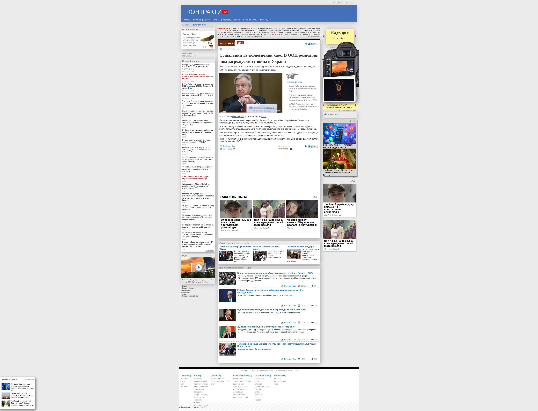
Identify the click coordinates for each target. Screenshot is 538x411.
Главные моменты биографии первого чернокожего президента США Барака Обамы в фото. (242, 256)
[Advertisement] (269, 172)
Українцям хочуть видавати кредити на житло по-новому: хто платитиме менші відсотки (197, 159)
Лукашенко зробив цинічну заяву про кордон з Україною (266, 327)
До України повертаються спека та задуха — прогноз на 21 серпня (198, 226)
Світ (204, 25)
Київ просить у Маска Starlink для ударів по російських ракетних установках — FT (196, 186)
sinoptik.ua (194, 296)
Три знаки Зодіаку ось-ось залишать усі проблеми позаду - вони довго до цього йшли (197, 103)
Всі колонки (187, 53)
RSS (334, 2)
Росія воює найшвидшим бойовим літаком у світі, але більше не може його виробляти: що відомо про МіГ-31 (303, 97)
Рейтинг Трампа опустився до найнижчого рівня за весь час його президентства (270, 291)
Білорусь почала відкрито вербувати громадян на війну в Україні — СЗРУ (275, 273)
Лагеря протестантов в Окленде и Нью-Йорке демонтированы (276, 254)
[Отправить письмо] (317, 44)
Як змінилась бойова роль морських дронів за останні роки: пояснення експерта (197, 169)
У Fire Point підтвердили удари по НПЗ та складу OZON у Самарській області (197, 86)
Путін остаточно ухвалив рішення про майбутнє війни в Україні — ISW (269, 31)
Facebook (348, 2)
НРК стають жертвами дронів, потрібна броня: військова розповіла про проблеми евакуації (197, 234)
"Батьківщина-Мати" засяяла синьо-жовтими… (339, 106)
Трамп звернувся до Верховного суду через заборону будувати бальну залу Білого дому (276, 345)
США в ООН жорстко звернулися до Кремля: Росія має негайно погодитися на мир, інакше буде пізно (303, 106)
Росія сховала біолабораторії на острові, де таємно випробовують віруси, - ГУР (196, 149)
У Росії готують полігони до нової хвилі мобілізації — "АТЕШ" (196, 141)
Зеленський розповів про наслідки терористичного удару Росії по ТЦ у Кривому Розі (280, 30)
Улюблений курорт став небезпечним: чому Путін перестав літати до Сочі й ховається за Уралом (266, 34)
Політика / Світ (229, 146)
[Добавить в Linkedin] (309, 44)
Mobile (340, 2)
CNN (263, 116)
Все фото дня (331, 48)
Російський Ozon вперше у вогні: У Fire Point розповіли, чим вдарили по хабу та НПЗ (197, 123)
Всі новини (210, 251)
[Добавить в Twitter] (311, 44)
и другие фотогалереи (348, 110)
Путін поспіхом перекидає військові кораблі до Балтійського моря (271, 309)
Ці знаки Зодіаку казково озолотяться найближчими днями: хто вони (258, 28)
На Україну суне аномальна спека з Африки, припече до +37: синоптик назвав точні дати (197, 217)
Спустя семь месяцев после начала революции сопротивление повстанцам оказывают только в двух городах (303, 254)
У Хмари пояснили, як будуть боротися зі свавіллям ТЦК (195, 177)
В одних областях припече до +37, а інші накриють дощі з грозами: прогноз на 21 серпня (197, 244)
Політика (197, 25)
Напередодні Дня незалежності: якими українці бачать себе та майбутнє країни (195, 67)
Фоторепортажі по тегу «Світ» (235, 242)
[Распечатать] (314, 44)
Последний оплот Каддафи (300, 247)
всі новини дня (314, 36)
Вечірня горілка (190, 29)
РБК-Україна (238, 116)
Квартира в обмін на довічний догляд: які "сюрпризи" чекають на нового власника (198, 207)
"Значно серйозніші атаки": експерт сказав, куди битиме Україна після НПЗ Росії (303, 88)
